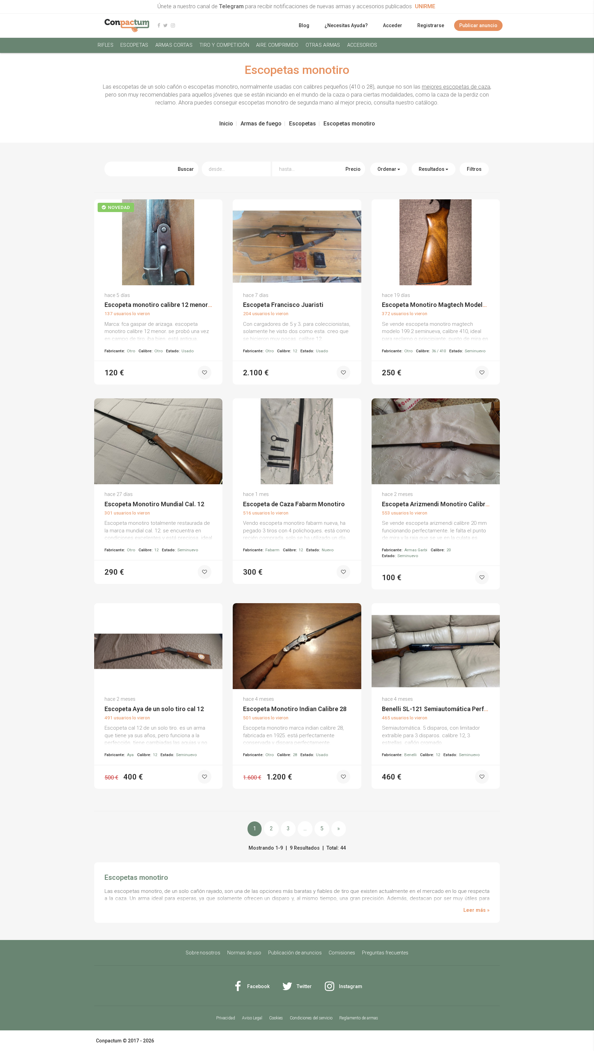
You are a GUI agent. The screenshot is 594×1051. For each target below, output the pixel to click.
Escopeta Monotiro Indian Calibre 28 (294, 708)
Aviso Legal (252, 1018)
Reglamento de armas (358, 1018)
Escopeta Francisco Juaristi (283, 304)
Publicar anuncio (478, 25)
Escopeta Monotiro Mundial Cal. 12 (154, 504)
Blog (304, 25)
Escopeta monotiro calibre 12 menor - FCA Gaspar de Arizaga (191, 304)
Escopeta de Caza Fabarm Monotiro (294, 504)
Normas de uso (244, 952)
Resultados (432, 169)
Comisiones (342, 952)
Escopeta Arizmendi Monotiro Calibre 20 (439, 504)
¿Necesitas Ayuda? (346, 25)
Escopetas (134, 45)
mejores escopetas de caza (456, 87)
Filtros (474, 169)
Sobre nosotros (203, 952)
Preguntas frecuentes (385, 952)
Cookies (276, 1018)
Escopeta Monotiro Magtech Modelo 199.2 (442, 304)
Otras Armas (323, 45)
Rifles (105, 45)
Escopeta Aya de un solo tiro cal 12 (154, 708)
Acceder (392, 25)
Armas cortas (173, 45)
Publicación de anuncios (295, 952)
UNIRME (425, 6)
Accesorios (362, 45)
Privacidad (225, 1018)
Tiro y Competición (224, 45)
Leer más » (476, 910)
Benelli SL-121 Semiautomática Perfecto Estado (450, 708)
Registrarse (430, 25)
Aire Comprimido (277, 45)
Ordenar (387, 169)
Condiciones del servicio (311, 1018)
